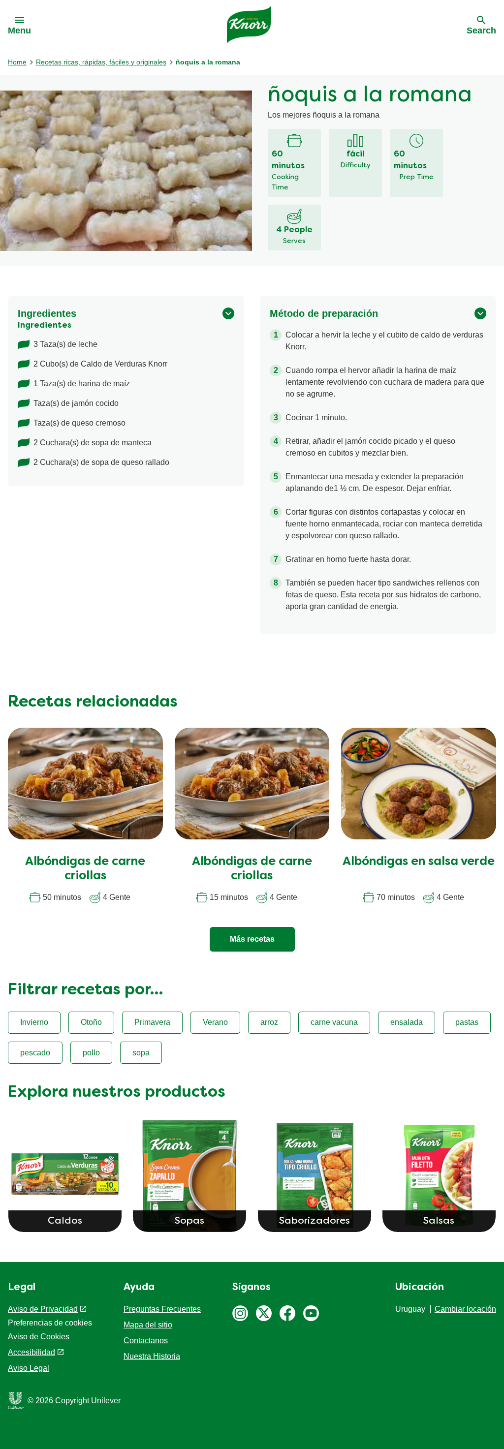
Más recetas (252, 939)
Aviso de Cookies (38, 1336)
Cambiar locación (465, 1309)
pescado (35, 1052)
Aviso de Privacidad (43, 1309)
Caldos (65, 1221)
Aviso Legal (28, 1368)
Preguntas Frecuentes (162, 1309)
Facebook (287, 1313)
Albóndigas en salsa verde (419, 862)
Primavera (152, 1022)
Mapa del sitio (148, 1325)
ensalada (406, 1022)
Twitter (264, 1313)
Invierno (34, 1022)
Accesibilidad (31, 1352)
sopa (141, 1052)
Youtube (311, 1313)
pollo (91, 1052)
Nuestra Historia (152, 1356)
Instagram (240, 1313)
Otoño (91, 1022)
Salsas (438, 1221)
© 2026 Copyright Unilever (74, 1400)
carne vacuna (334, 1022)
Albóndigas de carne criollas (85, 869)
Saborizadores (314, 1221)
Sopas (189, 1221)
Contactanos (146, 1340)
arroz (269, 1022)
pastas (466, 1022)
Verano (215, 1022)
